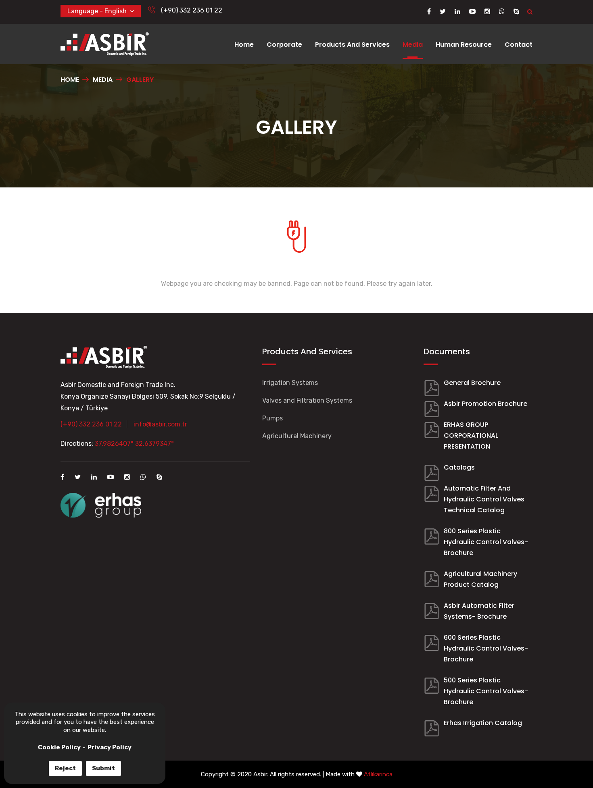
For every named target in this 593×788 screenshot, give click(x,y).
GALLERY (140, 79)
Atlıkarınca (378, 774)
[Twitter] (443, 11)
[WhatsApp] (502, 11)
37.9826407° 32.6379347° (134, 443)
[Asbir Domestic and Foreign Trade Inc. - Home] (105, 43)
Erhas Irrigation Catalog (483, 723)
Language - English (98, 11)
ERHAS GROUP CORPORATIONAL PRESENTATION (471, 435)
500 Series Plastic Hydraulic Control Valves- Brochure (486, 691)
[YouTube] (472, 11)
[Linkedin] (457, 11)
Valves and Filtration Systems (307, 400)
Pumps (272, 418)
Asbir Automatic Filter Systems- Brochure (479, 611)
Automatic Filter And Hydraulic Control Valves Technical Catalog (484, 499)
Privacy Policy (110, 747)
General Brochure (472, 382)
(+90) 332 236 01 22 (190, 10)
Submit (103, 768)
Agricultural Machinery (297, 436)
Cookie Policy (59, 747)
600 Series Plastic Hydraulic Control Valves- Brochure (486, 648)
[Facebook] (429, 11)
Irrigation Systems (290, 383)
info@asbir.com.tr (160, 424)
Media (413, 44)
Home (244, 44)
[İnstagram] (487, 11)
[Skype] (516, 11)
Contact (518, 44)
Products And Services (352, 44)
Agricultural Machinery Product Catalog (480, 579)
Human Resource (464, 44)
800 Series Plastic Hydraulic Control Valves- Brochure (486, 541)
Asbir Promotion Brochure (485, 403)
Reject (65, 768)
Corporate (284, 44)
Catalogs (459, 467)
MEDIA (103, 79)
